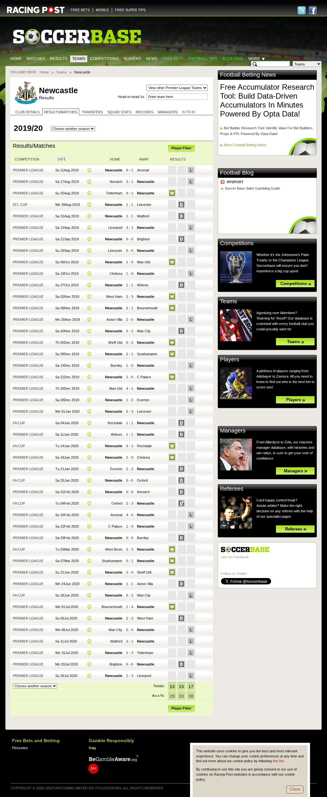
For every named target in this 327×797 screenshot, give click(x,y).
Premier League (28, 170)
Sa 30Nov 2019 (67, 331)
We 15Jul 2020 (66, 653)
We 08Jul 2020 (66, 630)
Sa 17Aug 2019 (67, 182)
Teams (78, 58)
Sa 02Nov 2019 (67, 296)
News (151, 58)
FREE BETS (80, 10)
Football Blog (237, 172)
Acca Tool (233, 58)
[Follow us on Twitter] (302, 10)
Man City (144, 331)
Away (143, 159)
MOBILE (102, 10)
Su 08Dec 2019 (67, 354)
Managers (168, 112)
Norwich (116, 182)
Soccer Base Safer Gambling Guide (252, 188)
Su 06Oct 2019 (67, 262)
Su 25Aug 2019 (67, 193)
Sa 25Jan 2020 (67, 480)
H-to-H (188, 112)
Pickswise (20, 748)
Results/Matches (60, 112)
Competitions (104, 58)
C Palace (144, 377)
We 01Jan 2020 (67, 411)
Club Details (27, 112)
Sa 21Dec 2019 (67, 377)
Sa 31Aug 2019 (67, 216)
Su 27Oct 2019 (67, 285)
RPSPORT (235, 182)
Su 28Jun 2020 (67, 595)
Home (16, 58)
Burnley (116, 365)
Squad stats (119, 112)
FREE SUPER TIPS (130, 10)
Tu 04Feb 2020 (67, 503)
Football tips (202, 58)
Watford (143, 216)
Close (295, 789)
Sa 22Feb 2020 (67, 526)
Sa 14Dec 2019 (67, 365)
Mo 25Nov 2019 (67, 319)
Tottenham (114, 193)
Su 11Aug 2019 (67, 170)
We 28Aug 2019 (67, 205)
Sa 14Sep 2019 (67, 227)
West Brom (113, 549)
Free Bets (172, 58)
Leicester (144, 205)
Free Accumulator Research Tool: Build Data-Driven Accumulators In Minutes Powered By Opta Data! (267, 100)
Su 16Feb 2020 (67, 515)
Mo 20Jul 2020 (66, 664)
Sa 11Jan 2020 (66, 434)
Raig (92, 748)
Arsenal (143, 170)
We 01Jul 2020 (66, 607)
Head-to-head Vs (131, 97)
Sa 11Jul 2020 (66, 641)
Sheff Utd (115, 342)
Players (132, 58)
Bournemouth (147, 308)
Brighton (143, 239)
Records (144, 112)
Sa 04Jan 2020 (67, 423)
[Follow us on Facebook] (313, 10)
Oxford (142, 480)
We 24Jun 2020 (67, 584)
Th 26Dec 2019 (67, 388)
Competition (27, 159)
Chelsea (116, 273)
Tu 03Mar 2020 (67, 549)
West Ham (114, 296)
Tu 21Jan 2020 (67, 469)
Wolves (142, 285)
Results (58, 58)
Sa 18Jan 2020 (67, 457)
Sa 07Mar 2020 (67, 561)
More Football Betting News (245, 145)
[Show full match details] (89, 170)
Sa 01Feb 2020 (67, 492)
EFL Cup (20, 205)
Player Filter (181, 148)
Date (61, 159)
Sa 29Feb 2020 (67, 538)
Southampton (147, 354)
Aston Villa (114, 319)
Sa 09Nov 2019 (67, 308)
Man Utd (143, 262)
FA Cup (19, 423)
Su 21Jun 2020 (67, 572)
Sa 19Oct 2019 (67, 273)
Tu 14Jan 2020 (67, 446)
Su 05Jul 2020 (66, 618)
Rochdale (115, 423)
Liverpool (115, 227)
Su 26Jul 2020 (66, 676)
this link (278, 761)
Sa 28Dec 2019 (67, 400)
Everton (143, 400)
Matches (36, 58)
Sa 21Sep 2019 (67, 239)
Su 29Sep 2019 (67, 250)
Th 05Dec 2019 (67, 342)
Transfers (92, 112)
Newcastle (113, 170)
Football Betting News (248, 74)
